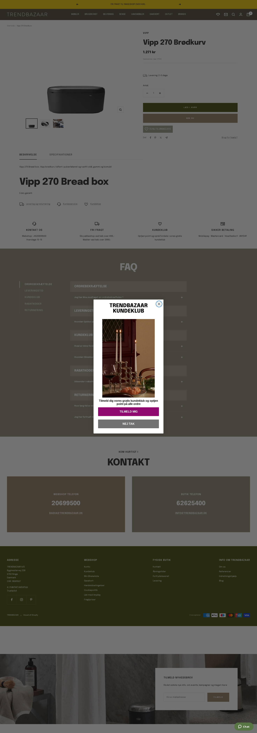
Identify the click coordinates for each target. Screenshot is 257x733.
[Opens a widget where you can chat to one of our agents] (244, 727)
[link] (128, 358)
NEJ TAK (129, 423)
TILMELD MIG (129, 411)
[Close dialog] (159, 304)
